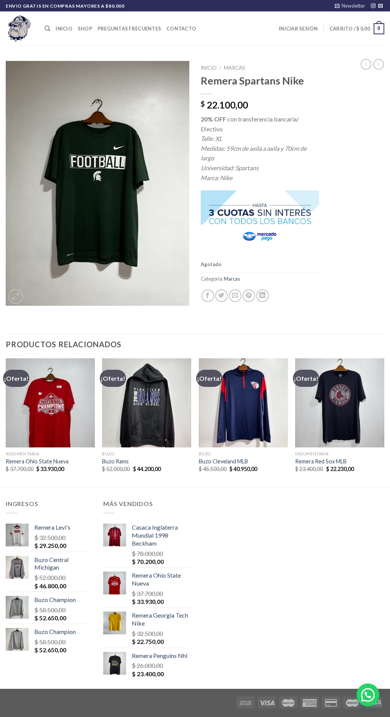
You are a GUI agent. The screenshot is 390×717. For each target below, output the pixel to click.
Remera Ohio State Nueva (37, 461)
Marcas (234, 68)
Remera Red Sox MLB (321, 461)
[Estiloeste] (19, 28)
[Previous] (6, 422)
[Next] (384, 422)
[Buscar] (47, 28)
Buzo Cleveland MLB (223, 461)
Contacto (181, 29)
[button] (367, 694)
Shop (85, 29)
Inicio (64, 29)
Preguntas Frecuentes (129, 29)
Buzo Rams (115, 461)
